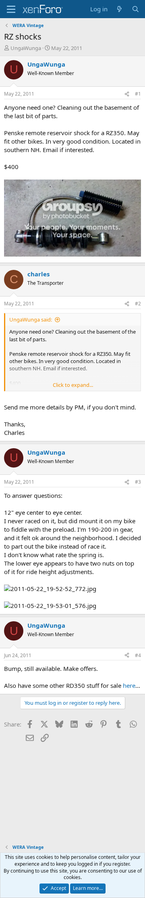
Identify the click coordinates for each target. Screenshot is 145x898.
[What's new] (119, 9)
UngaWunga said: (30, 319)
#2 (138, 303)
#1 (138, 93)
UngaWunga (25, 48)
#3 (138, 481)
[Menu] (11, 9)
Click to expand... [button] (73, 384)
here (129, 685)
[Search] (135, 9)
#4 (138, 655)
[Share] (127, 94)
